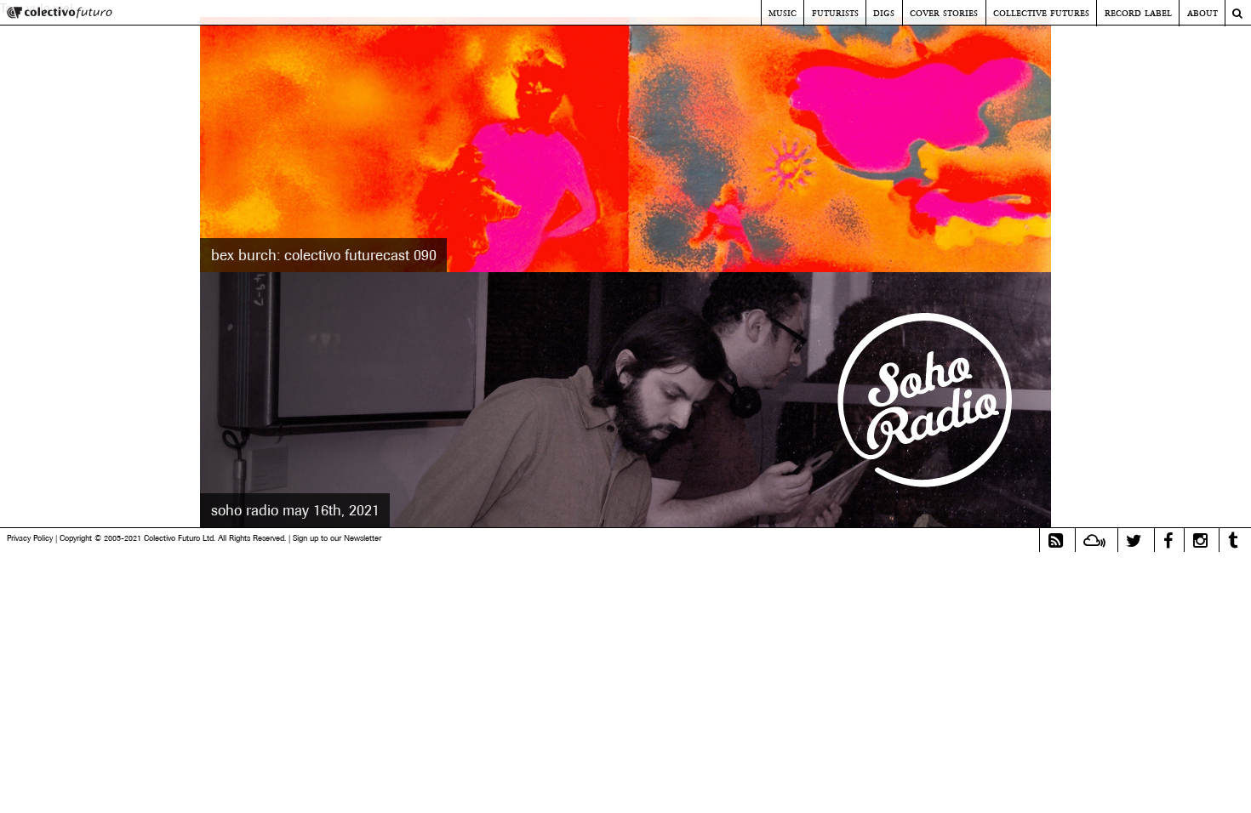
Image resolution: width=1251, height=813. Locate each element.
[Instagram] (1200, 540)
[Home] (59, 14)
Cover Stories (944, 12)
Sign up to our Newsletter (337, 537)
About (1202, 12)
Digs (883, 12)
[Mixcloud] (1094, 540)
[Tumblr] (1232, 540)
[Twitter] (1134, 540)
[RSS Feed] (1055, 540)
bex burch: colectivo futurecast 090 (324, 255)
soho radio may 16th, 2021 (295, 510)
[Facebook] (1168, 540)
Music (782, 12)
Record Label (1138, 12)
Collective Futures (1041, 12)
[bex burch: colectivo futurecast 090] (625, 144)
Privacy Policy (30, 537)
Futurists (835, 12)
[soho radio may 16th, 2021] (625, 399)
